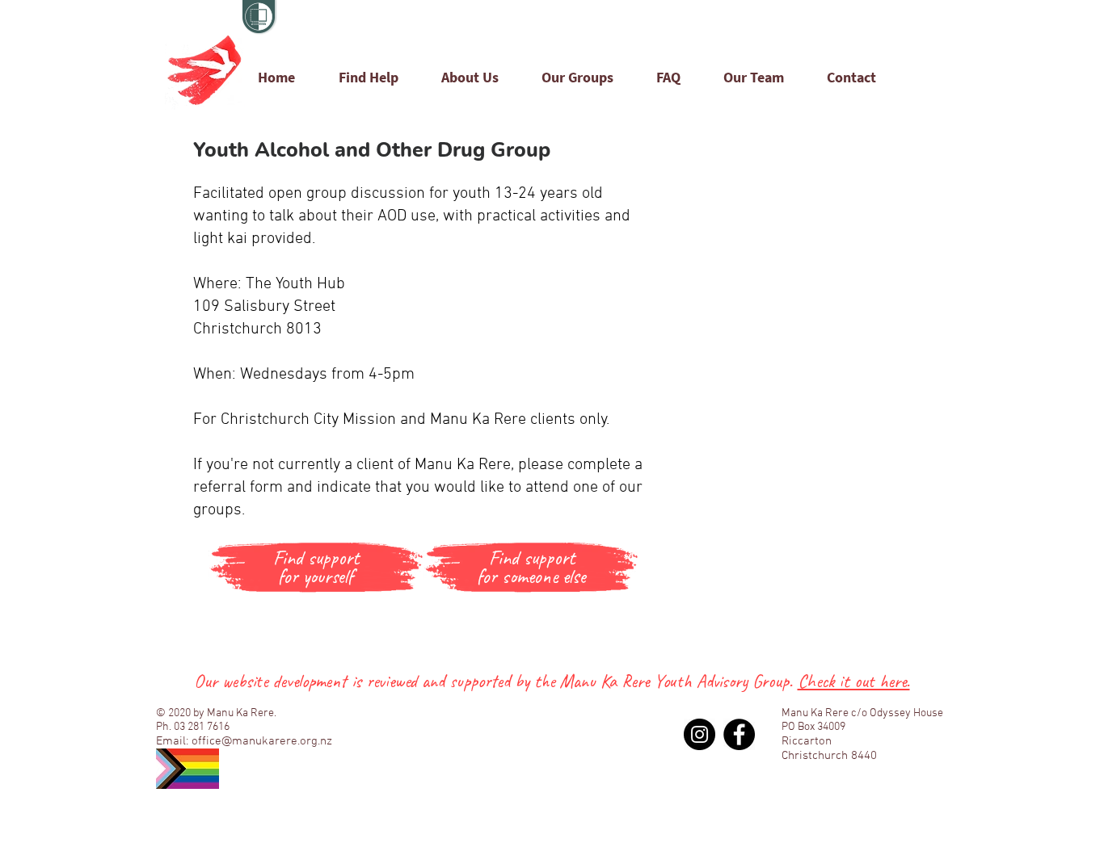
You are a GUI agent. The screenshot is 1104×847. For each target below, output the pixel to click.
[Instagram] (699, 734)
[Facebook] (739, 734)
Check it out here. (854, 681)
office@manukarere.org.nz (262, 741)
